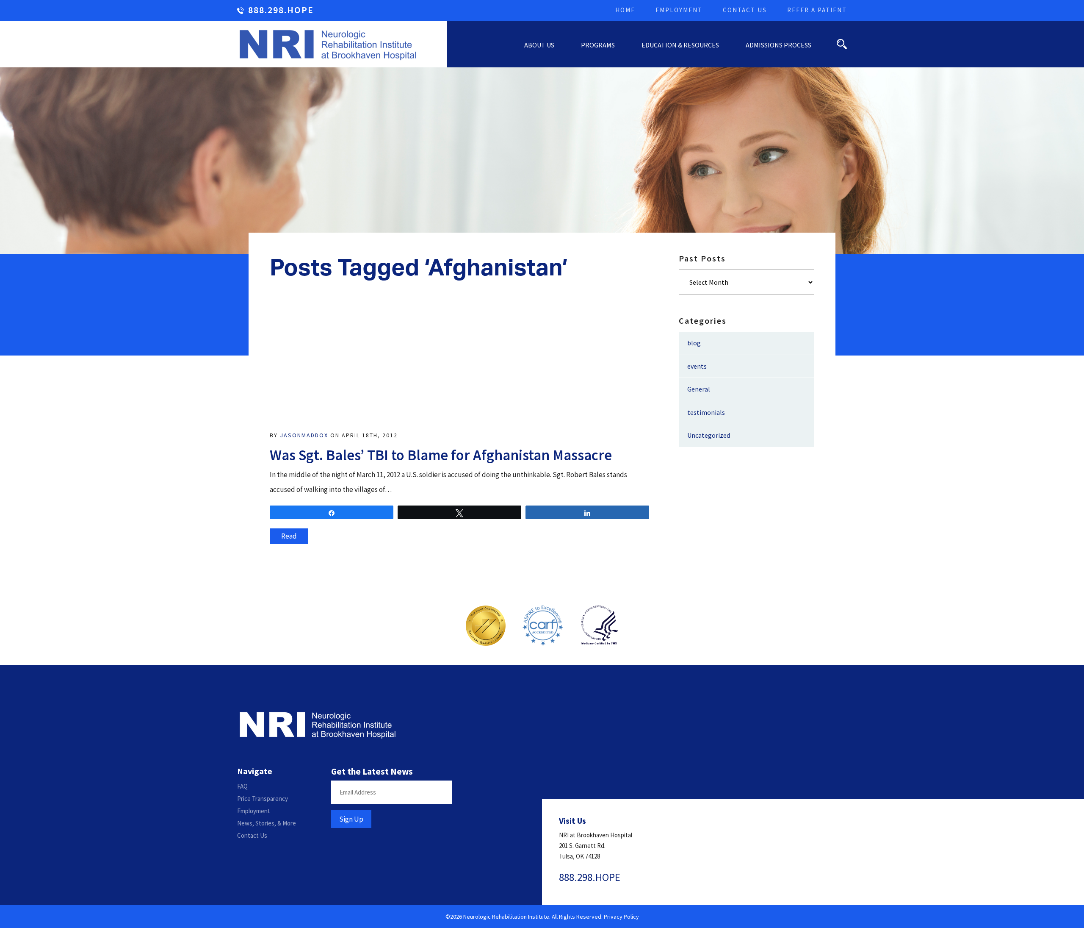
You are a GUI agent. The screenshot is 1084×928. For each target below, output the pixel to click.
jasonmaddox (304, 435)
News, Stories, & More (266, 823)
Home (625, 10)
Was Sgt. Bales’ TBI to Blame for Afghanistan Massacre (441, 455)
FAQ (242, 786)
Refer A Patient (817, 10)
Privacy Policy (621, 916)
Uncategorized (708, 435)
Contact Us (745, 10)
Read (289, 536)
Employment (678, 10)
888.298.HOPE (281, 10)
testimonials (706, 412)
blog (694, 343)
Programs (598, 45)
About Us (539, 45)
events (697, 366)
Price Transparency (262, 799)
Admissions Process (778, 45)
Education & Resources (680, 45)
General (698, 389)
